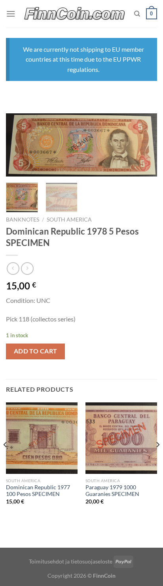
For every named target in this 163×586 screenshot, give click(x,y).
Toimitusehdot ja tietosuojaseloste (70, 561)
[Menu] (10, 13)
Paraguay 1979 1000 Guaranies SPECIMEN (112, 491)
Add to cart (35, 351)
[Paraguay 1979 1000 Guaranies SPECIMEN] (121, 438)
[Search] (137, 13)
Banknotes (22, 219)
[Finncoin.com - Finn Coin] (74, 14)
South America (69, 219)
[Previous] (19, 146)
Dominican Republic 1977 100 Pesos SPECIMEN (38, 491)
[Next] (144, 146)
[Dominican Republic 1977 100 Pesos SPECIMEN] (42, 438)
